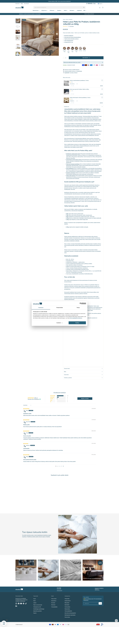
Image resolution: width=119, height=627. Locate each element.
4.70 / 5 (36, 397)
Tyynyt (34, 598)
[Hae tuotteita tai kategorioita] (84, 7)
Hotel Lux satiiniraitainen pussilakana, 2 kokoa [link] (79, 80)
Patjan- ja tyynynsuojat (37, 604)
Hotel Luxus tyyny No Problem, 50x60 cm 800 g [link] (79, 89)
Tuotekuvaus (66, 106)
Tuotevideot (66, 374)
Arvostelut (53, 602)
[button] (70, 85)
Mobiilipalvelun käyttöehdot (70, 615)
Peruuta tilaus (67, 617)
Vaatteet (59, 10)
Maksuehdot (67, 602)
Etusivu (64, 19)
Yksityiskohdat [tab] (59, 307)
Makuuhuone (36, 10)
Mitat (65, 371)
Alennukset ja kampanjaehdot (70, 613)
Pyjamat (34, 613)
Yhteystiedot (67, 598)
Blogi (22, 3)
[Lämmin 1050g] (72, 48)
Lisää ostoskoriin (26, 498)
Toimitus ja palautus (68, 377)
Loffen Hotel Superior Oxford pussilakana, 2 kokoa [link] (80, 97)
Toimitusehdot (67, 606)
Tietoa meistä (53, 598)
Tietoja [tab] (78, 307)
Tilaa (100, 603)
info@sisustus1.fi (59, 590)
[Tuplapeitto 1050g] (64, 48)
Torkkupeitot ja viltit (37, 606)
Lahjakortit (79, 10)
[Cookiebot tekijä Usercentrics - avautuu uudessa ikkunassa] (80, 303)
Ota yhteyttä (26, 3)
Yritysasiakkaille (54, 606)
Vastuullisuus (53, 600)
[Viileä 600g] (84, 48)
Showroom (17, 3)
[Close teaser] (6, 620)
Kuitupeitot (70, 19)
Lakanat (34, 602)
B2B (84, 10)
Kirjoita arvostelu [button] (85, 398)
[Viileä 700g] (80, 48)
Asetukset (58, 322)
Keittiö (65, 10)
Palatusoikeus (67, 608)
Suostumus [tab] (40, 307)
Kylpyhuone (44, 10)
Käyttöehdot (67, 604)
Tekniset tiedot (67, 368)
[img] (26, 408)
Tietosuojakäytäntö (68, 610)
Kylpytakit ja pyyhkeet (37, 610)
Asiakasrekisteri (68, 600)
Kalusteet (72, 10)
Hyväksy (77, 322)
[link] (66, 83)
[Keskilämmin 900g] (76, 48)
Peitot (67, 19)
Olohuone (52, 10)
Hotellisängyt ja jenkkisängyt (38, 608)
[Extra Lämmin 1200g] (68, 48)
